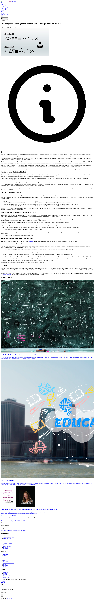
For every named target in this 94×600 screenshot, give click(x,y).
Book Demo (6, 14)
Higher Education (7, 546)
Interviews (5, 565)
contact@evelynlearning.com (8, 520)
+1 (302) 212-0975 (21, 520)
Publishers (5, 547)
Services (2, 6)
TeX (54, 163)
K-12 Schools (6, 544)
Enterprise (5, 548)
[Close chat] (2, 595)
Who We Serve (4, 8)
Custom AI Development (8, 537)
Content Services (7, 538)
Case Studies (6, 561)
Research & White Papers (8, 563)
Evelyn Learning (9, 598)
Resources (3, 13)
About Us (5, 572)
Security (5, 555)
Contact (2, 14)
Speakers (5, 566)
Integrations (5, 554)
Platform (2, 10)
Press (4, 564)
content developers (7, 274)
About (2, 11)
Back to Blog (5, 19)
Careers (5, 573)
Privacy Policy (6, 577)
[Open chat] (2, 584)
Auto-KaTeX (31, 241)
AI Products (6, 535)
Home (2, 2)
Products (2, 4)
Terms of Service (7, 575)
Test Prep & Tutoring (7, 543)
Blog (4, 560)
